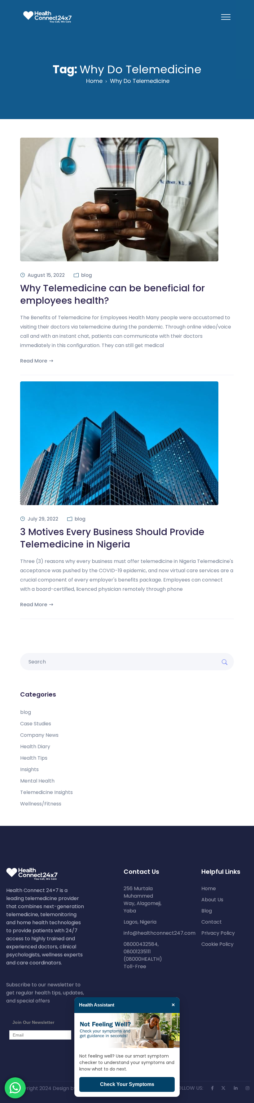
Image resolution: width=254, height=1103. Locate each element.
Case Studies (35, 723)
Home (94, 81)
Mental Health (37, 781)
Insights (29, 769)
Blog (206, 911)
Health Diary (35, 746)
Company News (39, 735)
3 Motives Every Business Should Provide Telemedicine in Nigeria (112, 538)
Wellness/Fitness (40, 803)
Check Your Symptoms (127, 1084)
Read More (33, 360)
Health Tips (33, 758)
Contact (211, 922)
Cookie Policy (217, 944)
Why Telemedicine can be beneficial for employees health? (112, 294)
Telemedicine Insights (46, 792)
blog (86, 275)
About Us (212, 900)
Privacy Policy (218, 933)
